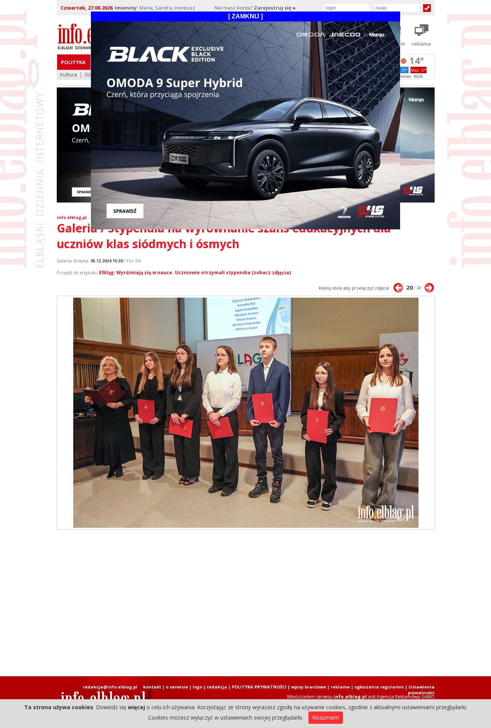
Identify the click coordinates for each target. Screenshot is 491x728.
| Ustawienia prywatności (420, 689)
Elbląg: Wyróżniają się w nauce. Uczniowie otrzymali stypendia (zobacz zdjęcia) (195, 272)
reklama (340, 687)
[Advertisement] (245, 602)
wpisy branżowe (308, 687)
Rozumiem (325, 717)
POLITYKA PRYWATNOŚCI (259, 687)
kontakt (152, 687)
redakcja (217, 687)
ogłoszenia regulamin (379, 687)
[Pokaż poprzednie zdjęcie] (398, 287)
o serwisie (177, 687)
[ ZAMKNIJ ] (245, 16)
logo (197, 687)
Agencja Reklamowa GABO (406, 696)
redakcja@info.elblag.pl (110, 687)
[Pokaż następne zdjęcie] (429, 287)
